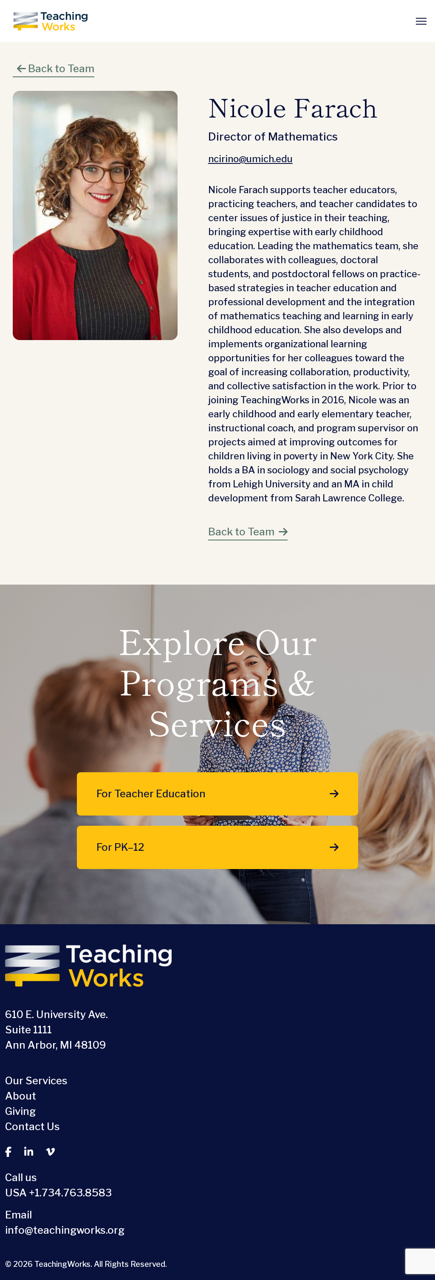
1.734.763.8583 (73, 1193)
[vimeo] (50, 1152)
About (20, 1096)
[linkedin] (28, 1152)
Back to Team (60, 68)
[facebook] (8, 1152)
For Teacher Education (151, 794)
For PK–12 (120, 847)
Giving (20, 1111)
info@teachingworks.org (64, 1230)
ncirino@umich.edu (250, 158)
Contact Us (32, 1126)
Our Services (36, 1081)
